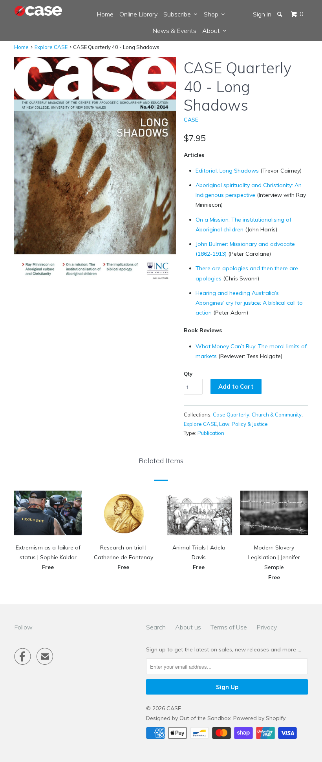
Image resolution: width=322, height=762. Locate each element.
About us (188, 627)
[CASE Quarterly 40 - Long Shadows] (95, 171)
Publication (211, 433)
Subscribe (178, 14)
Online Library (138, 14)
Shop (212, 14)
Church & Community (277, 414)
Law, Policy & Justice (243, 424)
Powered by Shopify (259, 718)
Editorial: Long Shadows (227, 170)
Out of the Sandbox (205, 718)
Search (156, 627)
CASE (191, 119)
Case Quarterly (231, 414)
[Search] (280, 14)
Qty (188, 374)
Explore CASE (51, 47)
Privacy (266, 627)
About (212, 31)
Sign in (262, 14)
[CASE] (38, 11)
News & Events (174, 31)
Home (105, 14)
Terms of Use (228, 627)
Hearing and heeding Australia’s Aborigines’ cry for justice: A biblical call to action (249, 302)
